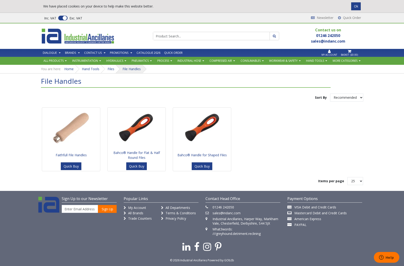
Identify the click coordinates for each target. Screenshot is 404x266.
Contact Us (93, 53)
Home (69, 69)
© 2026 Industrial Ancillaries (188, 260)
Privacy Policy (175, 218)
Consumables (251, 61)
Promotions (119, 53)
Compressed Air (220, 61)
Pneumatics (140, 61)
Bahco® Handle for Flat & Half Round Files (136, 155)
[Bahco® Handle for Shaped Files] (202, 128)
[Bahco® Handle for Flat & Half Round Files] (136, 128)
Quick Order (351, 17)
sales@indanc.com (227, 213)
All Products (53, 61)
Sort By (321, 97)
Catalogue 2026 (148, 53)
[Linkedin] (186, 246)
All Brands (135, 213)
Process (163, 61)
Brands (70, 53)
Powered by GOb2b (221, 260)
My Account (136, 207)
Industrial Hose (189, 61)
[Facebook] (196, 246)
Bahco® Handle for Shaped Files (202, 155)
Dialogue (50, 53)
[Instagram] (207, 246)
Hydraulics (114, 61)
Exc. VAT (75, 18)
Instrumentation (85, 61)
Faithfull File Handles (71, 155)
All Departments (177, 207)
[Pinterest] (218, 246)
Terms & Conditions (180, 213)
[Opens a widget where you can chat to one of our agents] (386, 258)
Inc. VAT (50, 18)
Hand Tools (315, 61)
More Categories (345, 61)
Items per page (331, 181)
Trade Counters (139, 218)
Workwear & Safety (283, 61)
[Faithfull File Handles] (71, 128)
